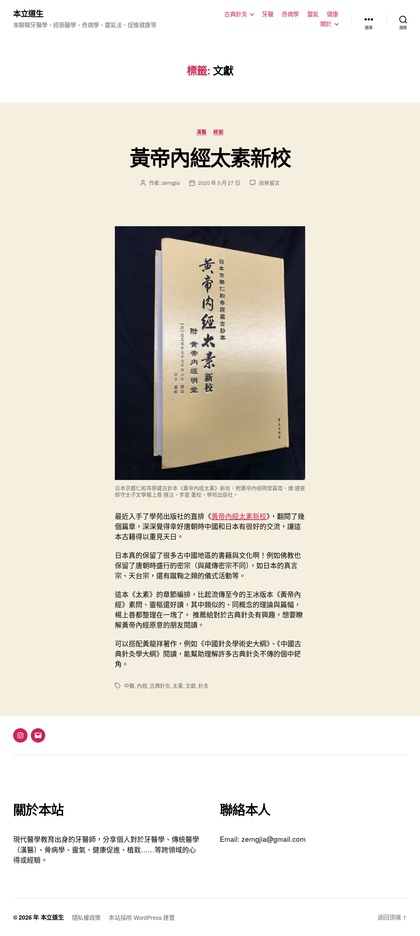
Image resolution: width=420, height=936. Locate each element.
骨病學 (290, 14)
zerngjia (171, 182)
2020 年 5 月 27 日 (219, 182)
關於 (326, 24)
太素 (178, 685)
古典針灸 (235, 14)
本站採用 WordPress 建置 (142, 917)
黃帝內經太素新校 (210, 157)
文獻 (190, 685)
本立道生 (28, 13)
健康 (332, 14)
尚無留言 (269, 182)
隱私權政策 (86, 917)
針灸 (203, 685)
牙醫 (267, 14)
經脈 (218, 132)
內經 (142, 685)
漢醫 (202, 132)
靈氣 (313, 14)
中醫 (129, 685)
